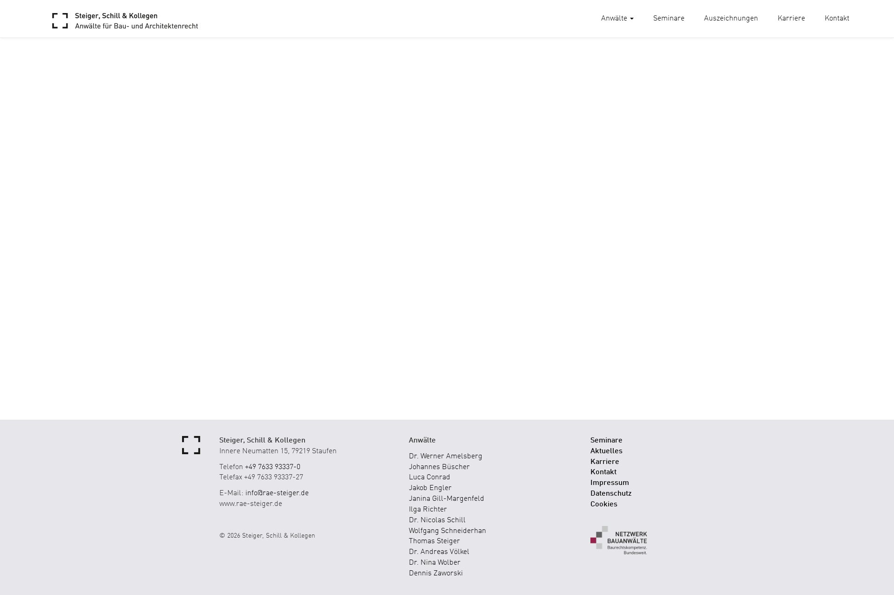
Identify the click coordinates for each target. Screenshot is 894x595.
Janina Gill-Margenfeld (446, 499)
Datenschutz (611, 494)
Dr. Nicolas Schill (437, 520)
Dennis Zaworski (436, 573)
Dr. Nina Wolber (435, 563)
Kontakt (837, 18)
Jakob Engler (430, 488)
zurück (71, 159)
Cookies (603, 504)
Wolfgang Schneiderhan (447, 531)
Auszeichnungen (731, 18)
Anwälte (615, 18)
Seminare (668, 18)
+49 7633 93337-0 (272, 467)
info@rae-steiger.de (277, 493)
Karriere (791, 18)
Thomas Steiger (434, 541)
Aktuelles (606, 451)
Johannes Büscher (439, 467)
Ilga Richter (428, 509)
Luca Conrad (429, 477)
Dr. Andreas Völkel (439, 552)
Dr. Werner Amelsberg (445, 456)
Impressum (609, 483)
